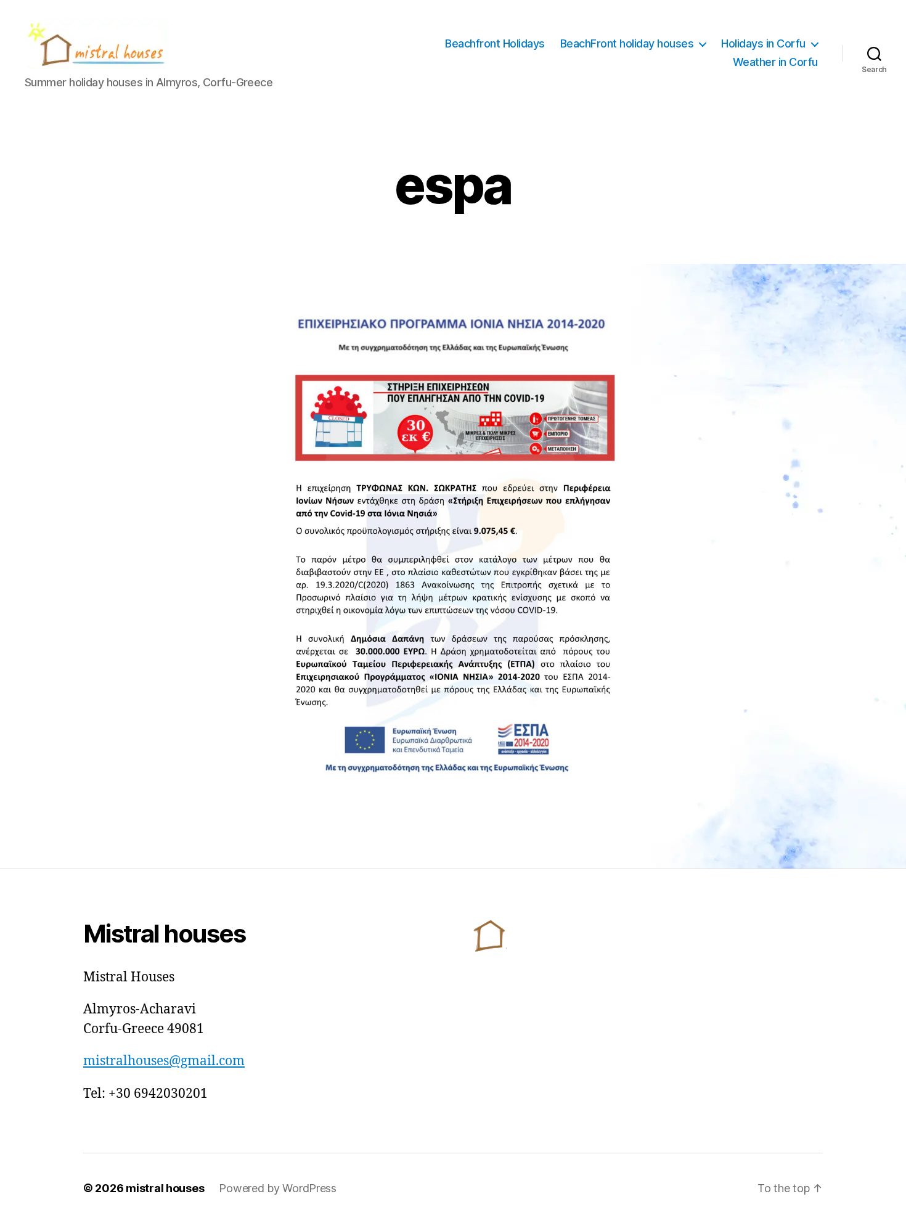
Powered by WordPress (278, 1188)
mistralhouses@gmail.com (164, 1061)
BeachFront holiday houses (627, 43)
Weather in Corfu (775, 61)
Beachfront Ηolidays (495, 43)
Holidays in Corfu (763, 43)
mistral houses (165, 1188)
